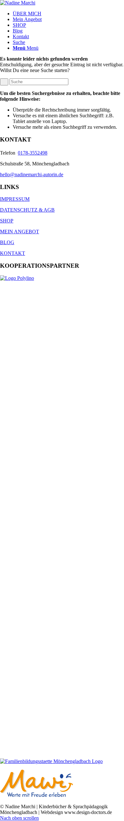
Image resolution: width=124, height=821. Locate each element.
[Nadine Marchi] (17, 2)
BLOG (7, 242)
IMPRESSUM (15, 199)
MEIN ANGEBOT (19, 231)
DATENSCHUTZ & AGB (27, 210)
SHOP (6, 220)
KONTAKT (12, 253)
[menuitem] (68, 14)
